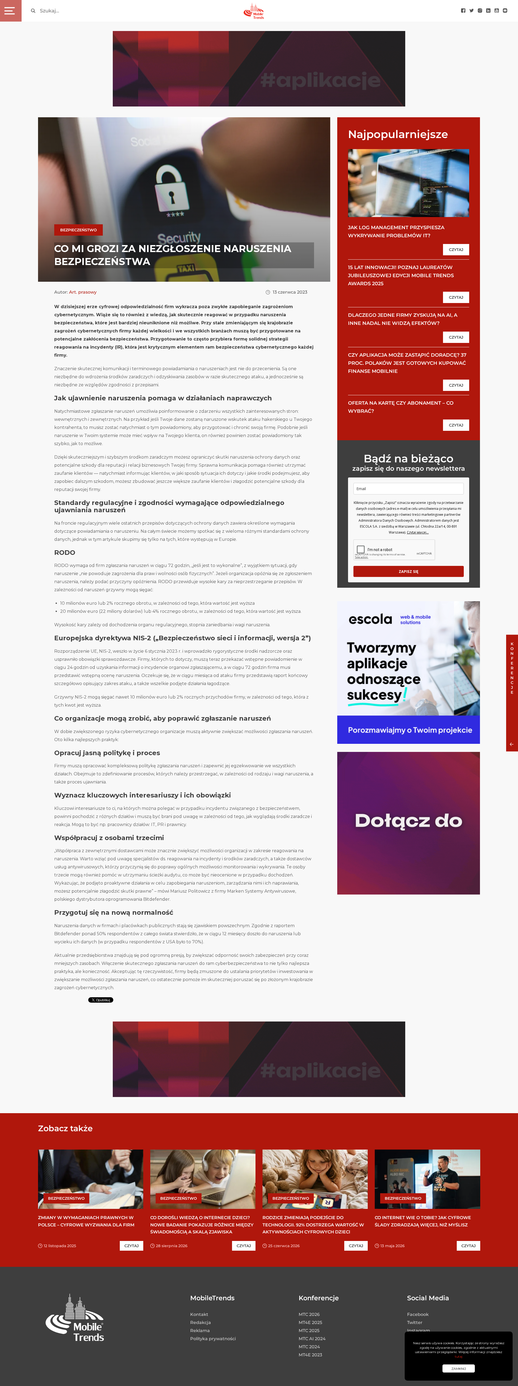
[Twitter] (471, 10)
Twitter (414, 1322)
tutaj (458, 1356)
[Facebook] (463, 10)
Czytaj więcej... (418, 532)
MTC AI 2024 (312, 1338)
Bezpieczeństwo (78, 230)
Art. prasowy (83, 292)
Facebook (418, 1314)
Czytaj (456, 249)
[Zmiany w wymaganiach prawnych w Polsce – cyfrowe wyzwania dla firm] (90, 1179)
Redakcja (200, 1322)
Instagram (418, 1330)
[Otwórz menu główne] (11, 11)
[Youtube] (497, 10)
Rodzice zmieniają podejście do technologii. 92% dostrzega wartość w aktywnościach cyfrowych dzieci (313, 1224)
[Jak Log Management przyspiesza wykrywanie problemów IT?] (408, 183)
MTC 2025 (309, 1330)
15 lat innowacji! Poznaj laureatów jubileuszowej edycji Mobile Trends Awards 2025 (401, 275)
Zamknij (458, 1369)
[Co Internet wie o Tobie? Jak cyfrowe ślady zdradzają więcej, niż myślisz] (427, 1179)
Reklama (200, 1330)
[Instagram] (480, 10)
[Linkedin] (488, 10)
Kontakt (199, 1314)
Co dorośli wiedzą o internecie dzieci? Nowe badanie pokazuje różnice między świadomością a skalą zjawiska (202, 1224)
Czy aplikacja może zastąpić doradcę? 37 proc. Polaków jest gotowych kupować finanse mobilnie (407, 363)
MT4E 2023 (310, 1354)
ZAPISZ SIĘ (408, 571)
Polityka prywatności (213, 1338)
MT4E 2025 (310, 1322)
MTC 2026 (309, 1314)
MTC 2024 (309, 1346)
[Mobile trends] (254, 10)
